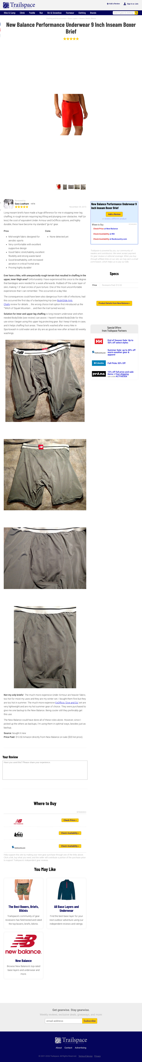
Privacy (97, 1056)
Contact (68, 1047)
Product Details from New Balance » (114, 303)
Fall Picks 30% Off (116, 363)
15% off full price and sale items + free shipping (121, 373)
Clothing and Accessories (56, 18)
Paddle (32, 12)
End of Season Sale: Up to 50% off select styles (120, 341)
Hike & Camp (9, 12)
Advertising (80, 1047)
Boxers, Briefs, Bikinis (87, 18)
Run (41, 12)
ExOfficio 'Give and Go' (66, 702)
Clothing (82, 12)
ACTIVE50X (121, 376)
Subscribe (90, 1020)
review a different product (115, 219)
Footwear (70, 12)
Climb (22, 12)
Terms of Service (85, 1056)
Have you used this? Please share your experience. (27, 762)
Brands (93, 12)
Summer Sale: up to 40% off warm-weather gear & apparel (121, 352)
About (59, 1047)
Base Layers (73, 18)
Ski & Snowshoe (54, 12)
